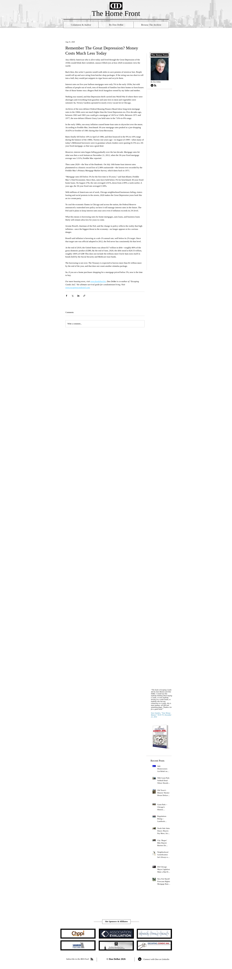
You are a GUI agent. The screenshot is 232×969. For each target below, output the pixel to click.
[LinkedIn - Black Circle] (152, 85)
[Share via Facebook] (66, 296)
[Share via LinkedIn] (78, 296)
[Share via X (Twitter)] (72, 296)
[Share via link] (84, 296)
